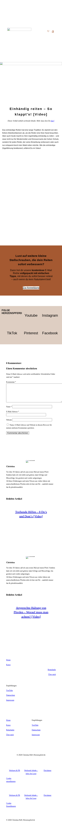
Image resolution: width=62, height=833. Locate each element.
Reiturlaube (52, 670)
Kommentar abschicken (17, 433)
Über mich (52, 674)
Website (9, 420)
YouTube (9, 690)
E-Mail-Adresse (12, 412)
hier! (52, 121)
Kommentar (11, 382)
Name (9, 407)
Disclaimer (47, 770)
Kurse (8, 665)
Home (8, 660)
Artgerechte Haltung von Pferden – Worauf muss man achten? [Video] (31, 612)
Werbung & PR (14, 770)
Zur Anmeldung (31, 287)
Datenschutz (10, 695)
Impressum (10, 700)
